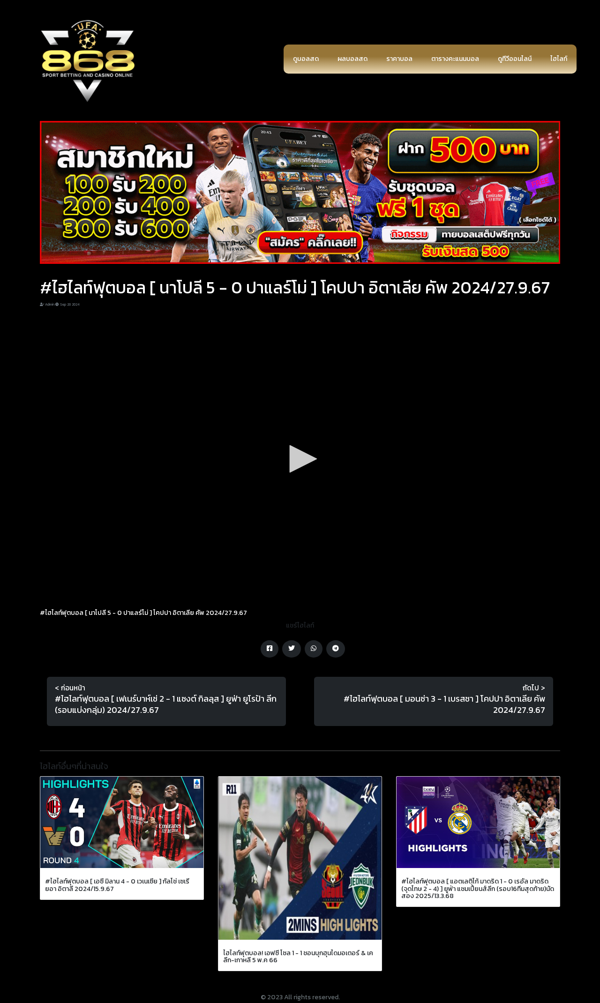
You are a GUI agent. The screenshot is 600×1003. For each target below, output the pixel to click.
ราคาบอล (399, 59)
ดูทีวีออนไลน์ (515, 59)
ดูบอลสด (306, 59)
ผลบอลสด (353, 59)
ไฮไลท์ (558, 59)
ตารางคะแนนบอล (455, 59)
